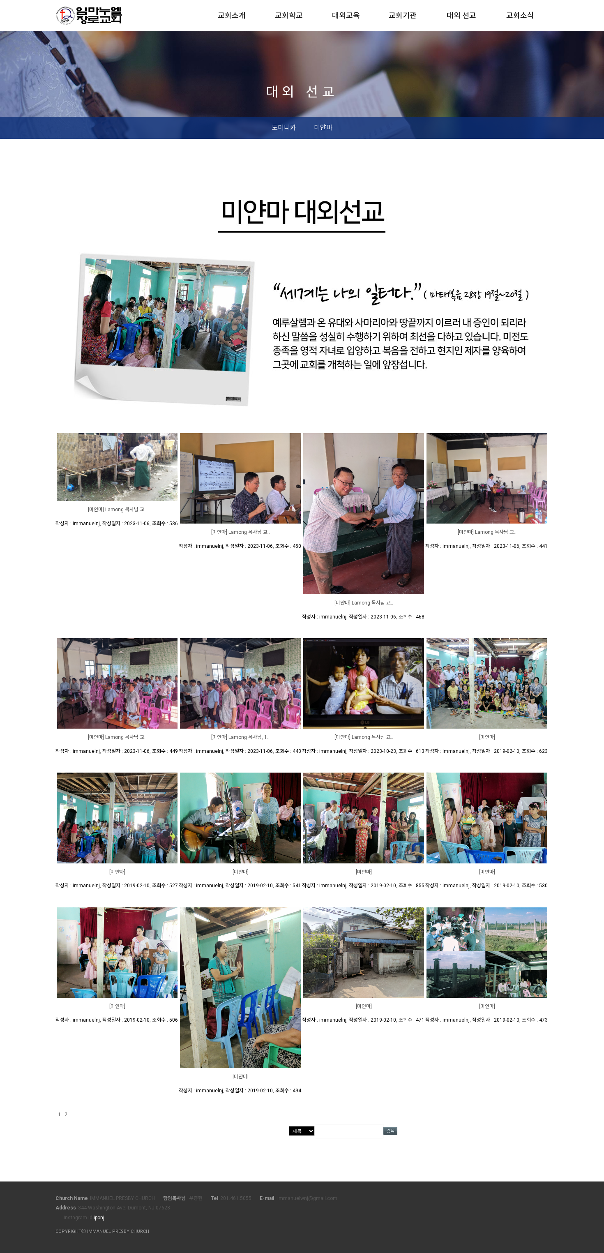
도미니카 (284, 128)
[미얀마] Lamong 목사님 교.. (117, 509)
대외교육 (346, 15)
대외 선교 (461, 15)
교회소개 (232, 15)
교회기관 (403, 15)
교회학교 (289, 15)
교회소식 (520, 15)
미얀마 (323, 128)
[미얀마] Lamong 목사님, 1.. (240, 737)
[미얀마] (487, 737)
